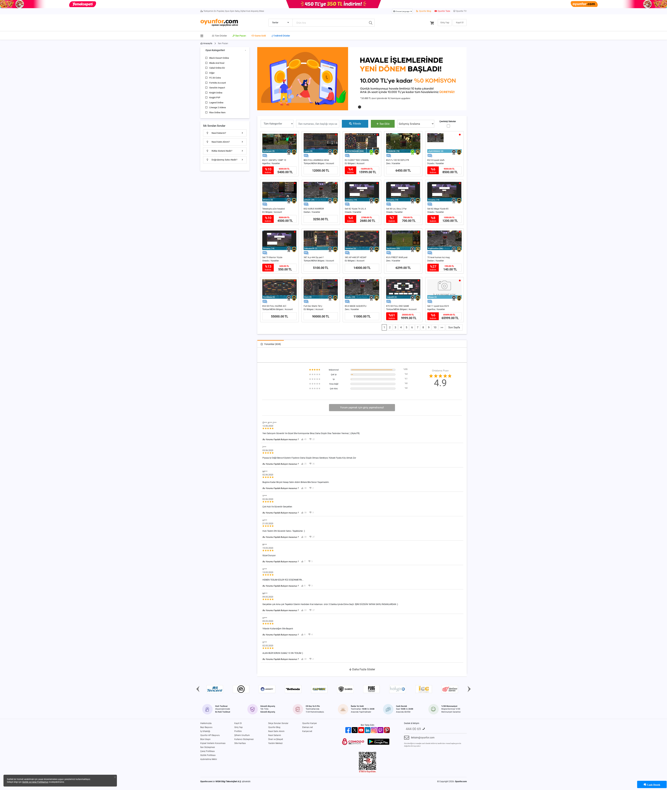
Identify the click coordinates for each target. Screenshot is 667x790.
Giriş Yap (238, 727)
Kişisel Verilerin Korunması (212, 743)
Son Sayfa (454, 327)
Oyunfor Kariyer (309, 723)
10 (435, 327)
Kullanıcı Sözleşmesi (244, 739)
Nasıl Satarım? (218, 133)
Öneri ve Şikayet (275, 739)
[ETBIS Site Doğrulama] (367, 762)
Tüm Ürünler (220, 36)
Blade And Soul (216, 63)
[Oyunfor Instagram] (374, 730)
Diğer (212, 73)
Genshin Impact (217, 87)
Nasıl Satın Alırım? (220, 142)
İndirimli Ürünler (282, 36)
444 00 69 (413, 729)
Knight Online (215, 92)
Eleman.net (307, 727)
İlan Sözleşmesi (207, 747)
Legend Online (216, 102)
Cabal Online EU (217, 68)
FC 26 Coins (215, 77)
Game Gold (260, 36)
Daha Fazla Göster (363, 669)
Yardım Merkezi (275, 743)
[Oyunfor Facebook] (348, 730)
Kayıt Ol (238, 723)
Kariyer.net (307, 731)
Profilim (238, 731)
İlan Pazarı (240, 36)
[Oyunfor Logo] (219, 22)
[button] (359, 107)
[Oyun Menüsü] (203, 35)
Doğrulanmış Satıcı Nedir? (224, 159)
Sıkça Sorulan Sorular (278, 723)
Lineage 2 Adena (217, 107)
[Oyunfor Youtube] (361, 730)
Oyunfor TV (461, 11)
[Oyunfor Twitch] (380, 730)
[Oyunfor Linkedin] (367, 730)
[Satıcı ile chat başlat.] (264, 156)
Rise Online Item (217, 112)
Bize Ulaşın (205, 739)
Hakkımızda (206, 723)
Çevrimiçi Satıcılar (447, 121)
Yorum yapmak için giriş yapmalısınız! (362, 407)
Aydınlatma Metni (208, 759)
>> (441, 327)
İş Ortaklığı (205, 731)
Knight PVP (214, 97)
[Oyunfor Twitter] (355, 730)
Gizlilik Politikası (208, 755)
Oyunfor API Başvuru (210, 735)
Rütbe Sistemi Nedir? (221, 151)
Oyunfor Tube (443, 11)
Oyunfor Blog (424, 11)
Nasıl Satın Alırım (276, 731)
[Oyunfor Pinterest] (387, 730)
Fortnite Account (217, 82)
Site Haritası (240, 743)
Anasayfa (207, 43)
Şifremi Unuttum (242, 735)
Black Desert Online (219, 58)
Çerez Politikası (207, 751)
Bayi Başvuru (206, 727)
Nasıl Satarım (274, 735)
